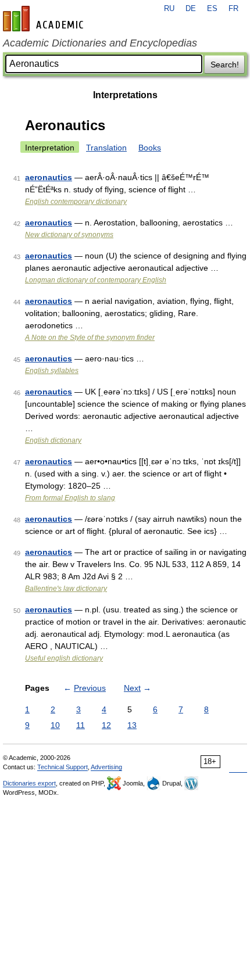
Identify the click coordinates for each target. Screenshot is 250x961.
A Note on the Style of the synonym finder (90, 338)
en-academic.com (45, 18)
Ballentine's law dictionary (66, 589)
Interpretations (125, 95)
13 (132, 725)
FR (233, 9)
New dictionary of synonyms (69, 235)
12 (106, 725)
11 (80, 725)
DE (190, 9)
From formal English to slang (70, 498)
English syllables (51, 371)
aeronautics (48, 177)
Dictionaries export (29, 783)
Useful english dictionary (64, 658)
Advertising (106, 766)
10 (55, 725)
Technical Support (62, 766)
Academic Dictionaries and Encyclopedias (100, 43)
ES (212, 9)
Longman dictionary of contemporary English (95, 280)
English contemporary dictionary (76, 202)
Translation (106, 147)
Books (149, 147)
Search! (224, 64)
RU (169, 9)
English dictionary (53, 440)
